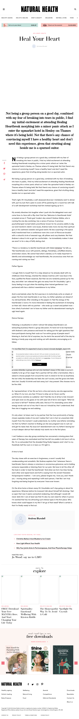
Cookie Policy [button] (47, 358)
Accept (39, 364)
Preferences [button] (38, 360)
